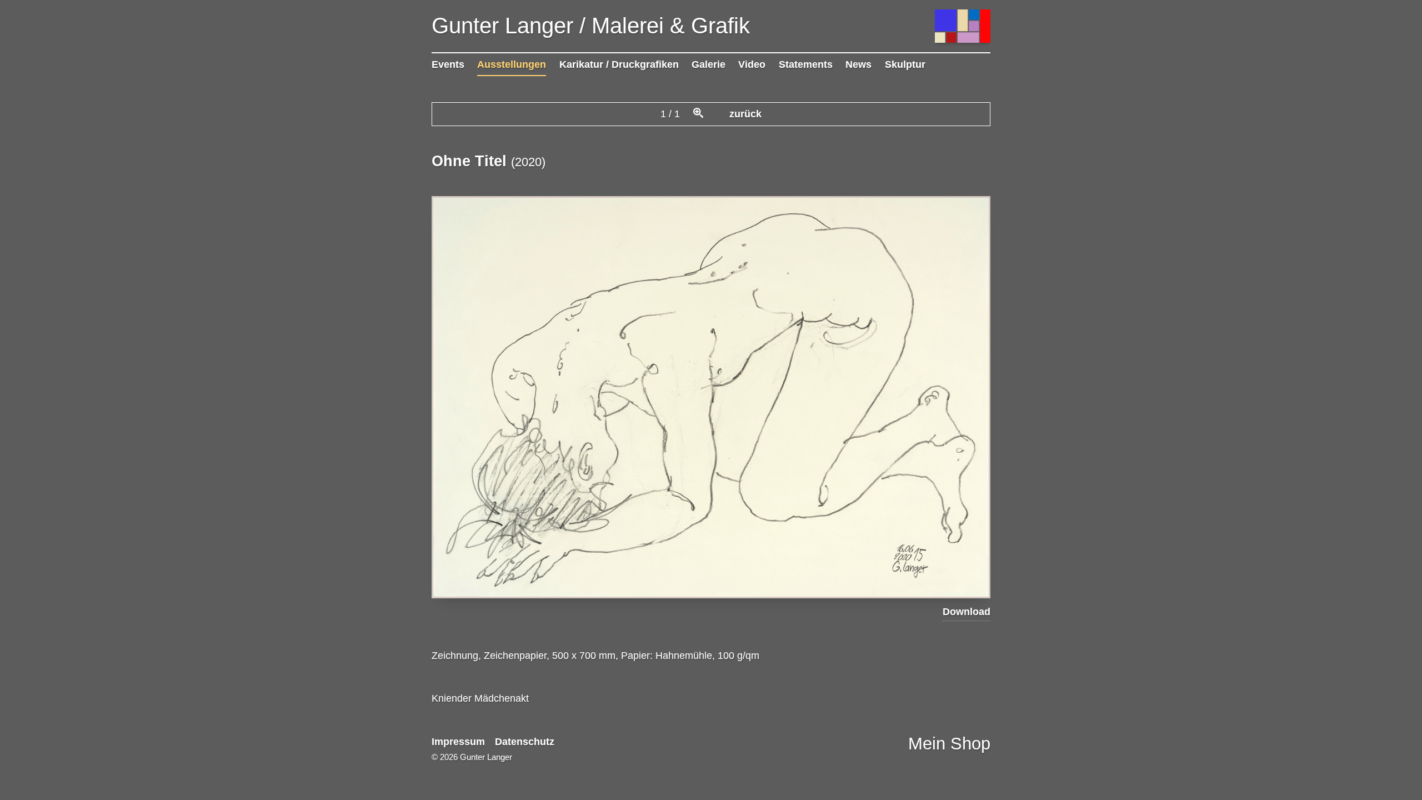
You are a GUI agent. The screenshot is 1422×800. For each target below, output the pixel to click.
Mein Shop (949, 743)
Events (448, 64)
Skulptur (905, 64)
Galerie (708, 64)
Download (966, 611)
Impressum (458, 741)
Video (751, 64)
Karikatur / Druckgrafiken (619, 64)
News (858, 64)
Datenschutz (524, 741)
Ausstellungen (511, 64)
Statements (806, 64)
